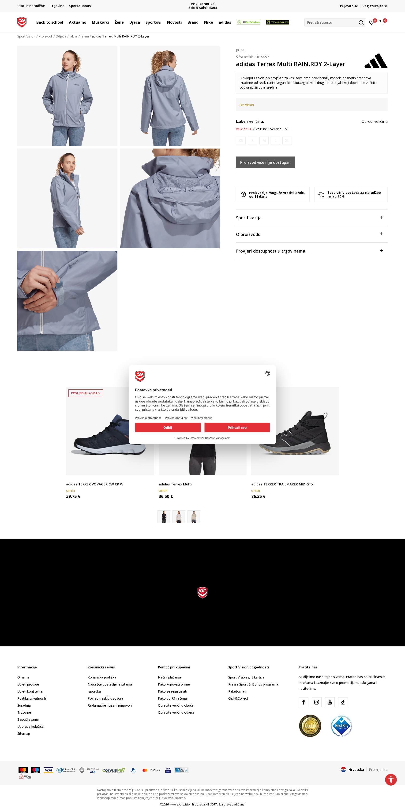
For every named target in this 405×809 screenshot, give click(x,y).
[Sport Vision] (21, 21)
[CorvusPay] (113, 769)
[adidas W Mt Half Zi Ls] (179, 517)
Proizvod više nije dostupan (265, 162)
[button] (65, 22)
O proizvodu (248, 234)
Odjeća (61, 36)
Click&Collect (238, 698)
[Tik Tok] (343, 702)
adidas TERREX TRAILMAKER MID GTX (282, 484)
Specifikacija (249, 217)
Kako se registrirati (172, 691)
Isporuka (94, 691)
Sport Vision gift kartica (246, 677)
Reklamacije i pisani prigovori (110, 705)
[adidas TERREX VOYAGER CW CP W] (110, 431)
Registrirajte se (375, 6)
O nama (23, 677)
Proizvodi (45, 36)
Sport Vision (26, 36)
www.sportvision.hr (182, 804)
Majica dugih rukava (174, 479)
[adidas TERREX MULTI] (194, 517)
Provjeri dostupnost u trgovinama (270, 251)
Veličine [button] (261, 129)
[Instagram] (316, 702)
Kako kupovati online (174, 684)
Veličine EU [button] (244, 129)
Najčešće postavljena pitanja (110, 684)
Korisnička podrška (102, 677)
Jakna (85, 36)
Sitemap (23, 733)
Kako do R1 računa (172, 698)
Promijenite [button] (378, 769)
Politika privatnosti (31, 698)
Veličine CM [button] (279, 129)
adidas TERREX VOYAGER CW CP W (94, 484)
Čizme (70, 479)
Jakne (73, 36)
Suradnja (24, 705)
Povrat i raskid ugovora (105, 698)
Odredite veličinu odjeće (176, 712)
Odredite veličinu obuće (176, 705)
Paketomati (237, 691)
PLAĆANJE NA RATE (202, 4)
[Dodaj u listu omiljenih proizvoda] (147, 468)
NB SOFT (211, 804)
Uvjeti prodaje (28, 684)
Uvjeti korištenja (29, 691)
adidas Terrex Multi (175, 484)
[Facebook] (303, 702)
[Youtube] (329, 702)
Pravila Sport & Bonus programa (253, 684)
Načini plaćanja (169, 677)
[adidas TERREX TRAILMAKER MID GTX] (295, 431)
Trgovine (24, 712)
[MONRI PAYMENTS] (25, 776)
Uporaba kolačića (30, 726)
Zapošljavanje (28, 719)
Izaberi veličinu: (250, 121)
